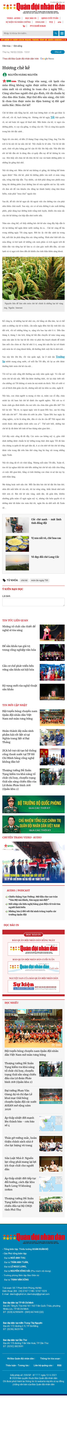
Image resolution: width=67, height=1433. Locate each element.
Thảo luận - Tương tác (17, 1365)
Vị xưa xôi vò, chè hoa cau (46, 538)
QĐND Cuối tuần (49, 18)
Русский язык (38, 26)
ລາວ (59, 22)
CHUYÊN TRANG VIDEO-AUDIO (22, 837)
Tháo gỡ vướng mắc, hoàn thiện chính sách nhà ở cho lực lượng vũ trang (21, 1141)
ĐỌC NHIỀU (11, 1002)
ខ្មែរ (24, 26)
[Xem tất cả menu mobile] (62, 33)
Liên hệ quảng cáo (43, 1365)
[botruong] (33, 804)
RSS (59, 1365)
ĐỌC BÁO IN (30, 18)
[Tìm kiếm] (55, 33)
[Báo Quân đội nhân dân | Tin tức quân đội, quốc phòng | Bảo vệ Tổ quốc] (33, 8)
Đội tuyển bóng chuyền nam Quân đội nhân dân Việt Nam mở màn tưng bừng (19, 715)
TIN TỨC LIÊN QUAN (15, 620)
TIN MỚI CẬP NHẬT (14, 705)
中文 (51, 22)
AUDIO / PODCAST (18, 890)
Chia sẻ (58, 52)
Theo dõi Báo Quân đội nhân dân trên (20, 58)
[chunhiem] (33, 824)
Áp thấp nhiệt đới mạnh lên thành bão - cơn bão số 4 (19, 1121)
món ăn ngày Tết (39, 580)
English (40, 22)
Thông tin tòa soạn (50, 1358)
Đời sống (18, 46)
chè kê (24, 580)
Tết (53, 117)
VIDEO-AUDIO (13, 18)
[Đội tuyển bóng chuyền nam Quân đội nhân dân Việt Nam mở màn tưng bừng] (33, 1028)
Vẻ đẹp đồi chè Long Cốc (45, 556)
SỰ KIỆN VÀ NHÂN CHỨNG (18, 22)
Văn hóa (6, 46)
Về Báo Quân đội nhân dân (20, 1358)
